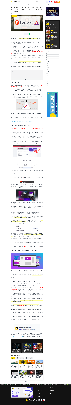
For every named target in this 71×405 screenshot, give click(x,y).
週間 (50, 24)
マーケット (48, 75)
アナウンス (48, 63)
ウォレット (48, 69)
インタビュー (48, 67)
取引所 (47, 83)
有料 (54, 24)
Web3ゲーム (48, 61)
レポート (47, 79)
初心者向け (48, 81)
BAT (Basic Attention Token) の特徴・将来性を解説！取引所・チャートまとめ (27, 122)
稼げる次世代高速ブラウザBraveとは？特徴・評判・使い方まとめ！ (24, 121)
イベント (47, 65)
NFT (46, 57)
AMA (47, 53)
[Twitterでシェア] (25, 34)
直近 (47, 24)
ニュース (47, 71)
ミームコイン (48, 77)
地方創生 (47, 85)
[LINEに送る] (29, 34)
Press (47, 59)
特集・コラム (48, 89)
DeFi (47, 55)
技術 (46, 87)
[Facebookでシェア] (27, 34)
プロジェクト (17, 4)
